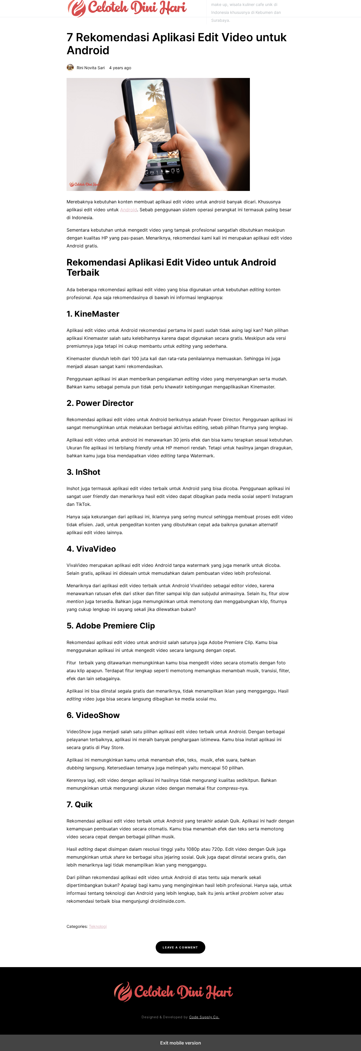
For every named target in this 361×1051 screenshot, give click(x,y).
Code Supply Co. (204, 1017)
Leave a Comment (180, 947)
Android (128, 209)
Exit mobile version (180, 1043)
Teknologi (98, 926)
